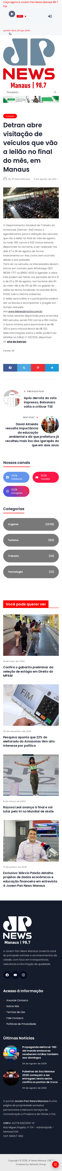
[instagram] (23, 975)
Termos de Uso (15, 1012)
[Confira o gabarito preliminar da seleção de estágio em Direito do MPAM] (31, 635)
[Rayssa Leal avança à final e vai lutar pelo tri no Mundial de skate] (31, 775)
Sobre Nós (12, 1006)
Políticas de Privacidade (21, 1024)
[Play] (12, 14)
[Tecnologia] (31, 572)
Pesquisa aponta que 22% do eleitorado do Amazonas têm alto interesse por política (29, 741)
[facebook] (7, 975)
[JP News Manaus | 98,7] (29, 63)
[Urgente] (31, 524)
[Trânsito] (31, 556)
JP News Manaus (21, 179)
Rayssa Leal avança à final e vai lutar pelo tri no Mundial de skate (28, 809)
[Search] (55, 92)
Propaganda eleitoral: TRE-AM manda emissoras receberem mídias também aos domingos (40, 1052)
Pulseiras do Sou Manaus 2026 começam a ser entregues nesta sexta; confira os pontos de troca (40, 1077)
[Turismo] (31, 540)
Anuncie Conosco (17, 1000)
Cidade (10, 116)
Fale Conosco (14, 1018)
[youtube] (15, 975)
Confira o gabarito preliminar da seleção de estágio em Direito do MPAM (28, 671)
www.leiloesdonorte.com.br (25, 311)
